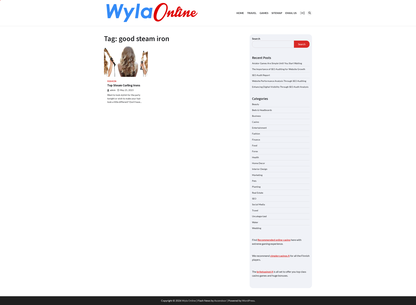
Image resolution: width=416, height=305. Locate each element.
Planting (256, 186)
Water (255, 222)
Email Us (291, 13)
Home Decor (258, 163)
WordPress (248, 300)
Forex (255, 151)
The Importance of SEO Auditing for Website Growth (278, 69)
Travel (251, 13)
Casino (255, 122)
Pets (254, 180)
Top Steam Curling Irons (123, 85)
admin (113, 90)
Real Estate (257, 192)
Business (256, 115)
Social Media (258, 204)
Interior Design (259, 169)
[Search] (309, 13)
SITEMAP (277, 13)
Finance (256, 139)
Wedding (256, 228)
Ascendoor (220, 300)
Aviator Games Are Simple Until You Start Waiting (277, 63)
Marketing (257, 175)
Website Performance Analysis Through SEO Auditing (279, 81)
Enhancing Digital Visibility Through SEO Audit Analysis (280, 86)
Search (256, 38)
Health (255, 157)
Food (254, 145)
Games (264, 13)
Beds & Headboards (262, 110)
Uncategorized (259, 216)
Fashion (111, 81)
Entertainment (259, 127)
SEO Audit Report (261, 75)
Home (240, 13)
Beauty (255, 104)
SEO (254, 198)
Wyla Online (189, 300)
